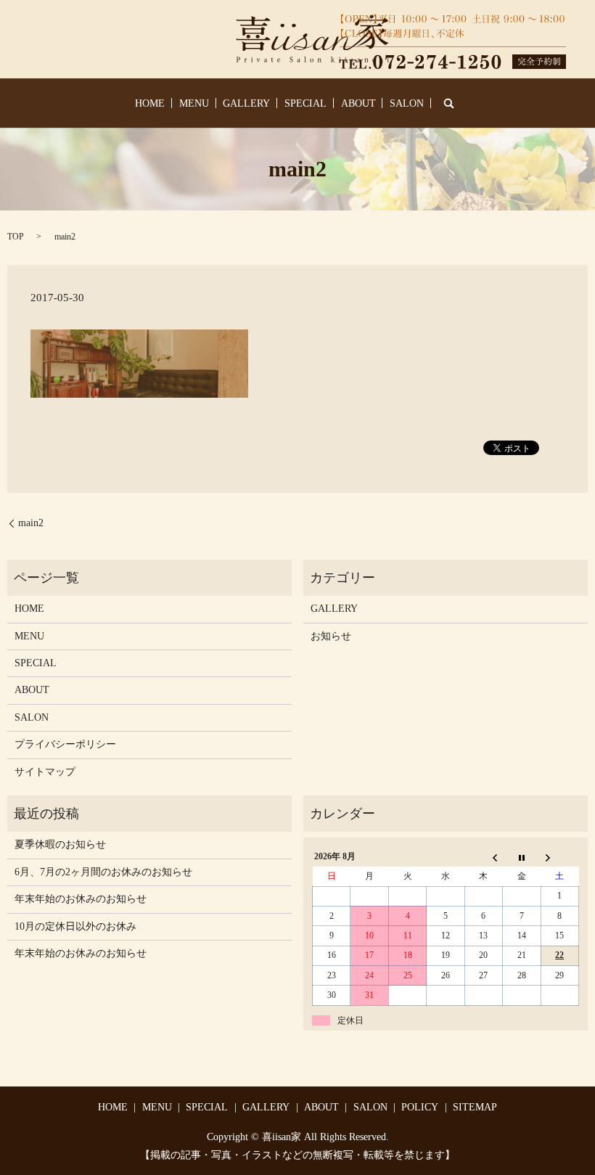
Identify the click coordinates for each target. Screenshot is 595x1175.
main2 (31, 522)
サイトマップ (45, 771)
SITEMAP (475, 1107)
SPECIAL (305, 103)
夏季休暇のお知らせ (60, 844)
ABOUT (358, 103)
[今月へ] (522, 857)
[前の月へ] (483, 857)
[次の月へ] (559, 857)
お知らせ (331, 636)
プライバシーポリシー (65, 744)
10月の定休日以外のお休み (75, 926)
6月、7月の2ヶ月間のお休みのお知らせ (103, 872)
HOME (150, 103)
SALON (407, 103)
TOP (15, 237)
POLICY (419, 1107)
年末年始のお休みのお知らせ (81, 898)
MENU (194, 103)
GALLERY (246, 103)
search (449, 103)
